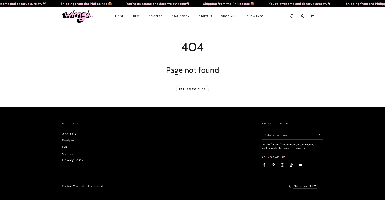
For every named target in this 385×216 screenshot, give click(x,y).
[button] (292, 16)
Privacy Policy (72, 160)
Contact (68, 153)
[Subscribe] (320, 135)
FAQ (65, 147)
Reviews (68, 140)
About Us (69, 134)
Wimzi (76, 185)
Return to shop (192, 89)
